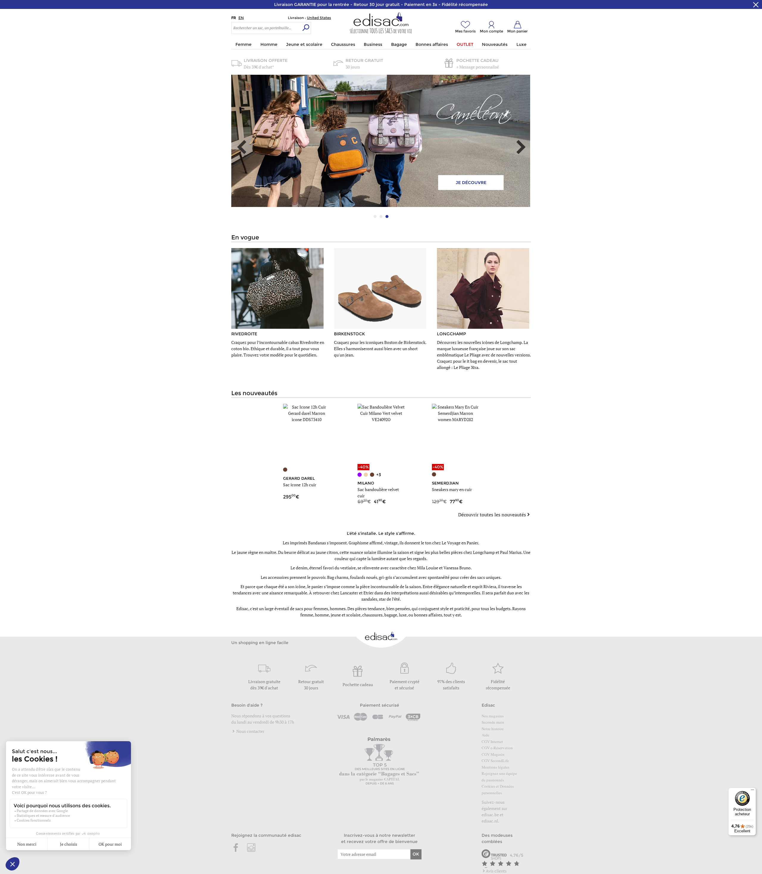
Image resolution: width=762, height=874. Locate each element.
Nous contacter (249, 731)
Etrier (368, 593)
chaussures (372, 615)
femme (306, 615)
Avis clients (496, 871)
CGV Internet (492, 741)
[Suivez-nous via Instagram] (251, 848)
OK (416, 854)
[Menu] (752, 791)
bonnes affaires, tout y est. (438, 615)
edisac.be (490, 814)
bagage (390, 615)
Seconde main (493, 722)
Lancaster (349, 593)
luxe (403, 615)
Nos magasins (493, 716)
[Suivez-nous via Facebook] (236, 848)
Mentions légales (495, 767)
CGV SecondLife (495, 760)
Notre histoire (493, 728)
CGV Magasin (493, 754)
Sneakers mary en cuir (452, 489)
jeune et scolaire (345, 615)
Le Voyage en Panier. (460, 543)
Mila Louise (427, 568)
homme (322, 615)
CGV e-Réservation (497, 747)
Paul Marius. (511, 552)
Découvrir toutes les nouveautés (492, 514)
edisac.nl (490, 821)
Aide (485, 735)
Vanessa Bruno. (458, 568)
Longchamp (484, 552)
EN (241, 17)
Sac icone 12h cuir (299, 484)
